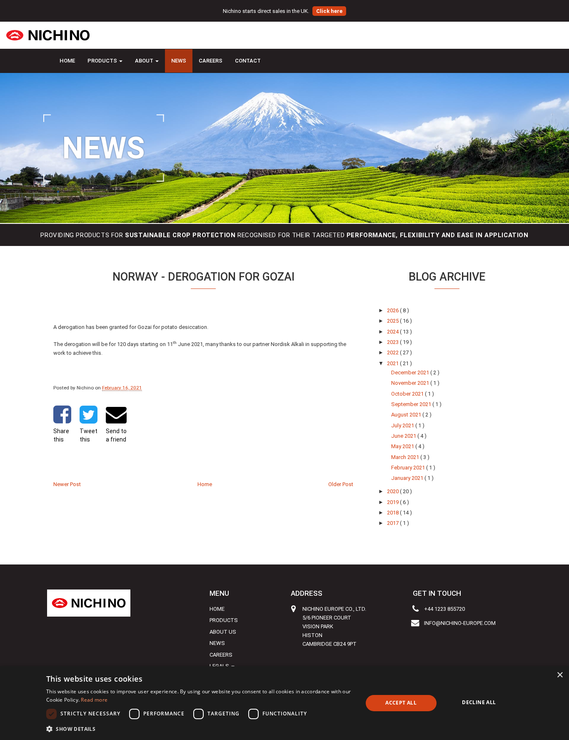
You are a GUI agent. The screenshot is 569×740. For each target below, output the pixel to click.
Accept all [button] (401, 702)
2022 (393, 352)
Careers (210, 61)
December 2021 (410, 372)
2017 (393, 523)
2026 (393, 310)
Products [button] (102, 61)
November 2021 (410, 383)
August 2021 (406, 414)
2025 (393, 321)
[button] (199, 729)
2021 (393, 363)
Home (67, 61)
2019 (393, 502)
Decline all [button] (479, 702)
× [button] (560, 675)
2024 (393, 332)
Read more (94, 699)
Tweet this (88, 435)
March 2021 (405, 457)
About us (223, 632)
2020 (393, 491)
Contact (248, 61)
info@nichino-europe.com (460, 623)
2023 (393, 342)
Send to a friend (116, 435)
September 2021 (411, 404)
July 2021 (403, 425)
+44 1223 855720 (444, 609)
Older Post (340, 484)
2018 (393, 512)
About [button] (145, 61)
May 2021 (403, 446)
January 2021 (407, 478)
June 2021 (404, 436)
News (178, 61)
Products (224, 620)
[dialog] (284, 703)
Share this (61, 435)
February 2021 (408, 467)
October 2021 (408, 394)
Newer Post (67, 484)
